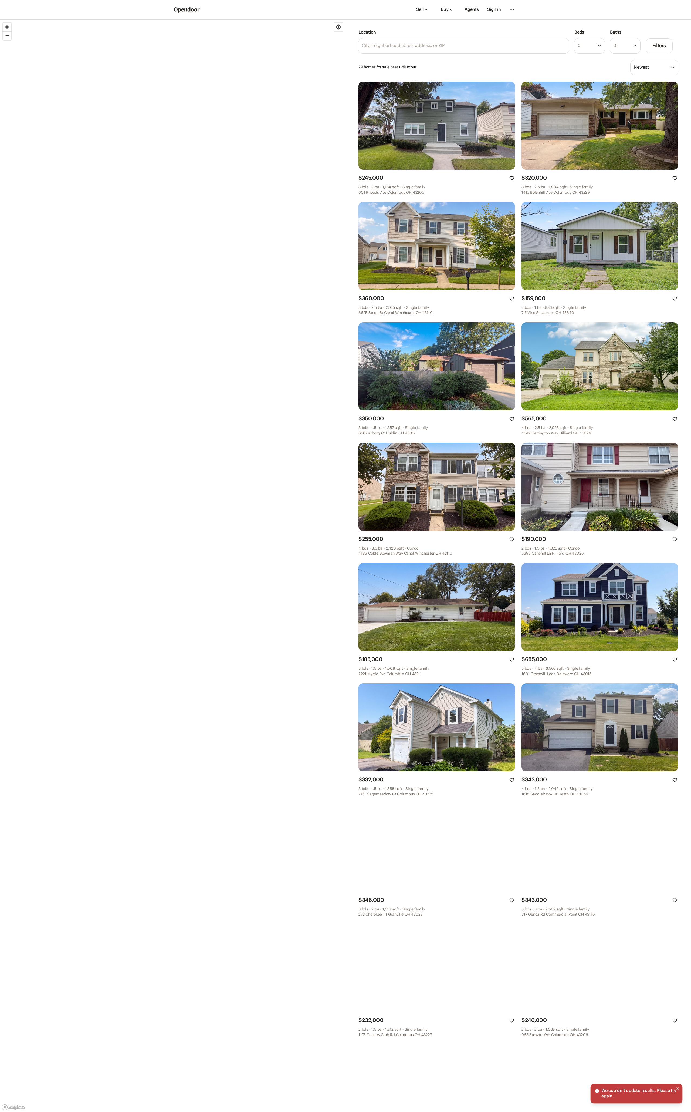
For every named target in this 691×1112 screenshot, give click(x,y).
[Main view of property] (436, 126)
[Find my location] (338, 27)
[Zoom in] (7, 27)
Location (367, 32)
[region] (173, 566)
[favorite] (512, 178)
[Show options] (599, 46)
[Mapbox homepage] (13, 1107)
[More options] (511, 9)
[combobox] (589, 45)
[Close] (677, 1088)
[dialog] (636, 1093)
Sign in (494, 10)
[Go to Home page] (187, 10)
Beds (579, 32)
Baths (615, 32)
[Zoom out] (7, 35)
